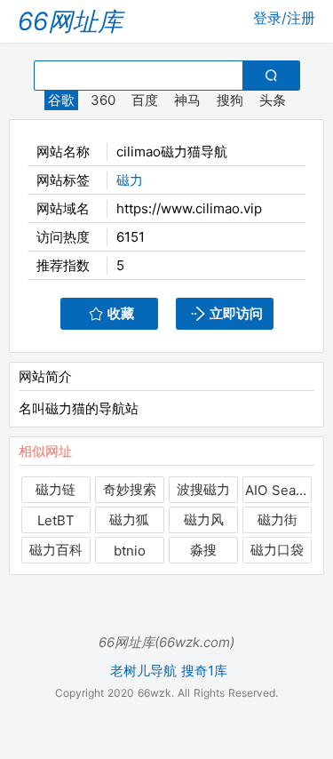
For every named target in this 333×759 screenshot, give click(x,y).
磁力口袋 (277, 549)
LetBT (56, 520)
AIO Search (277, 490)
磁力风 (204, 519)
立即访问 (236, 313)
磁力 (129, 180)
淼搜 (203, 549)
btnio (130, 550)
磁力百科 (56, 549)
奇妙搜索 (129, 489)
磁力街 (277, 519)
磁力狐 (129, 519)
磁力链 (55, 489)
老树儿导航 (143, 671)
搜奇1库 (204, 671)
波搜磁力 (203, 489)
